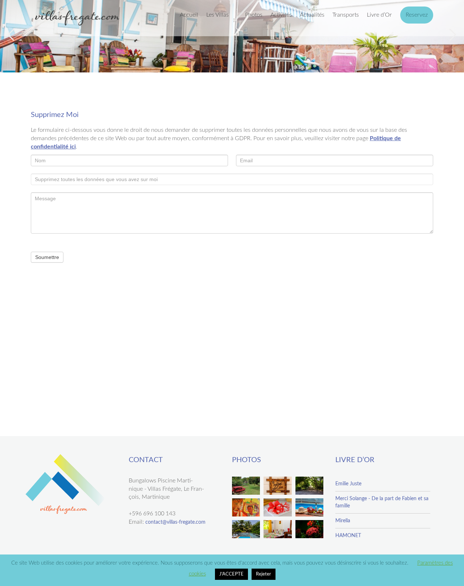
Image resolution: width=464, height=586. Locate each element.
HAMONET (348, 535)
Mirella (342, 520)
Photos (253, 15)
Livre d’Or (379, 15)
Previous (12, 35)
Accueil (189, 15)
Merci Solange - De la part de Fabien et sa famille (381, 502)
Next (452, 35)
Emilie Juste (348, 483)
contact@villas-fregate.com (175, 522)
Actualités (312, 15)
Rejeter (263, 574)
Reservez (417, 15)
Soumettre (47, 257)
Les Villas (217, 15)
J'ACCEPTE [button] (231, 574)
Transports (345, 15)
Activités (281, 15)
